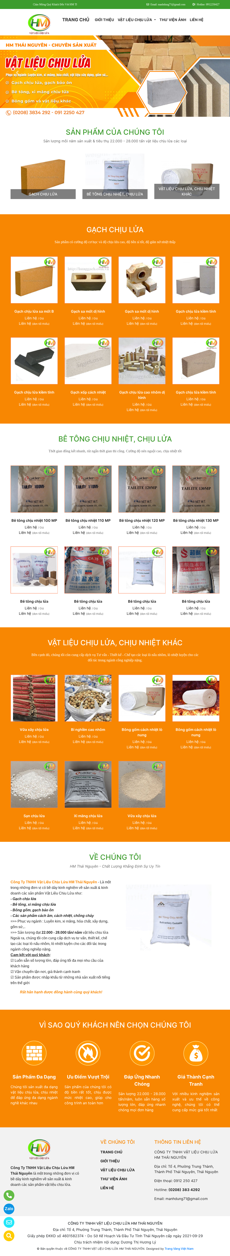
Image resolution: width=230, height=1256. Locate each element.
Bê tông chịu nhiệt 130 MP (196, 520)
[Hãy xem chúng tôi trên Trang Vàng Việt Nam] (6, 1236)
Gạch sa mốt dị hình (88, 311)
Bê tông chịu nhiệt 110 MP (88, 520)
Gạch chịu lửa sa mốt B (34, 311)
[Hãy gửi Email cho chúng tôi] (6, 1222)
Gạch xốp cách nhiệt (88, 392)
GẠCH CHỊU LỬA (43, 194)
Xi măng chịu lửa (88, 816)
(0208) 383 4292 (184, 1189)
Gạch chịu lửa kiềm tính (196, 311)
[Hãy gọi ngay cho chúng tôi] (6, 1195)
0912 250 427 (185, 1180)
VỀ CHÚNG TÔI (115, 857)
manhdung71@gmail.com (187, 1198)
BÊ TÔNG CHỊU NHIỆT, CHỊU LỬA (115, 194)
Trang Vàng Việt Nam (179, 1248)
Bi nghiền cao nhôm (88, 729)
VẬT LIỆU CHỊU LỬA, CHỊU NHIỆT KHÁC (115, 642)
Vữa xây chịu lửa (34, 729)
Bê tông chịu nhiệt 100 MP (34, 520)
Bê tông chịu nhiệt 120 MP (142, 520)
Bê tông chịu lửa (34, 601)
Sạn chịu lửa (34, 816)
